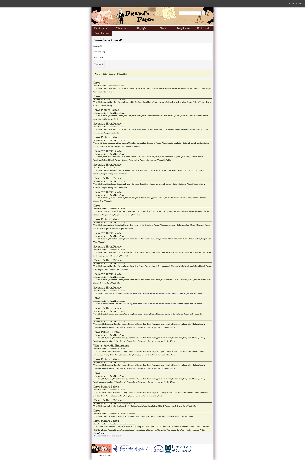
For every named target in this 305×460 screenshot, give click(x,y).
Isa (157, 170)
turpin (154, 327)
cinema (105, 88)
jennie (161, 170)
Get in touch (203, 28)
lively (158, 252)
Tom (122, 146)
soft (191, 293)
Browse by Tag (99, 52)
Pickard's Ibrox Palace (108, 123)
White (168, 160)
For (156, 426)
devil (126, 115)
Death (126, 88)
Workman (195, 430)
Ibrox (97, 82)
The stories (121, 28)
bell (109, 157)
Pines (122, 430)
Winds (188, 430)
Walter (172, 327)
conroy (124, 324)
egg (131, 293)
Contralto (128, 426)
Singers (208, 88)
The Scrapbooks (101, 28)
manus (167, 225)
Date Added (122, 74)
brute (119, 143)
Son (155, 430)
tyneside (128, 146)
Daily (111, 406)
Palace (189, 88)
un (159, 327)
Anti (101, 426)
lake (189, 324)
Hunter (175, 324)
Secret (137, 430)
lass (175, 143)
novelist (105, 327)
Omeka (109, 455)
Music (174, 88)
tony (95, 92)
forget (154, 324)
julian (153, 239)
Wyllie (202, 430)
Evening (112, 416)
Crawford (131, 324)
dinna (149, 324)
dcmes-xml (102, 436)
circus (111, 225)
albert (100, 157)
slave (137, 160)
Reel (95, 256)
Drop (139, 426)
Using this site (183, 28)
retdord (115, 228)
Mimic (191, 426)
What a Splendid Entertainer (111, 345)
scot (101, 119)
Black (100, 88)
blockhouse (112, 143)
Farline (116, 406)
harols (126, 239)
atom (95, 436)
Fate (147, 426)
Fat (143, 426)
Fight (152, 426)
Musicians (182, 88)
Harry (136, 225)
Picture (202, 88)
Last (169, 426)
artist (100, 143)
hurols (141, 225)
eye (130, 115)
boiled (105, 293)
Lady (185, 324)
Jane (164, 426)
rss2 (120, 436)
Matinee (168, 88)
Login (291, 4)
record (173, 406)
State (159, 430)
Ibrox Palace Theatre (107, 332)
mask (173, 225)
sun (145, 327)
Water (182, 430)
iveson (161, 88)
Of (94, 430)
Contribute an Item (102, 34)
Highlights (142, 28)
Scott (135, 327)
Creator (112, 74)
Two (95, 242)
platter (108, 228)
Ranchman (129, 430)
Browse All (97, 46)
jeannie (170, 143)
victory (109, 92)
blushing (106, 170)
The (209, 239)
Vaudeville (102, 92)
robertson (109, 146)
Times (177, 416)
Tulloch (112, 256)
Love (165, 115)
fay (136, 88)
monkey (186, 225)
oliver (111, 327)
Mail (127, 406)
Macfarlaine (176, 426)
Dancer (120, 88)
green (163, 324)
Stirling (110, 174)
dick (144, 324)
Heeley (168, 324)
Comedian (113, 88)
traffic (147, 160)
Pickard (195, 88)
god (158, 324)
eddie (132, 88)
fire (144, 143)
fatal (134, 115)
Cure (134, 426)
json (108, 436)
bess (99, 324)
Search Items (98, 57)
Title (105, 74)
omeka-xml (115, 436)
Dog (131, 225)
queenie (96, 119)
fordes (139, 115)
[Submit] (203, 13)
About (162, 28)
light (179, 143)
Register (299, 4)
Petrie (104, 430)
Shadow (143, 430)
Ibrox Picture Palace (150, 88)
